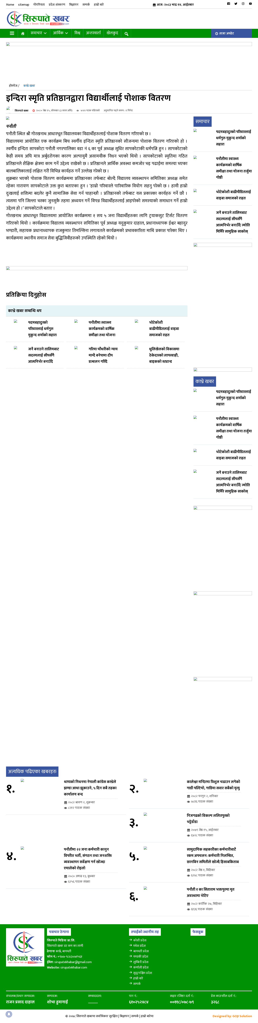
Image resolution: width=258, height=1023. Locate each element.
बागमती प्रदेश (141, 951)
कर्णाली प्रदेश (141, 967)
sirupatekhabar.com (73, 967)
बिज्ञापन (73, 4)
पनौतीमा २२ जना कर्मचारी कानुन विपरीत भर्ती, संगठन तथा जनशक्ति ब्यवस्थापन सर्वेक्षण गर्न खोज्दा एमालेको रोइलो (88, 858)
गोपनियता (39, 4)
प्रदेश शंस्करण (57, 4)
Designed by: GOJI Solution (232, 1016)
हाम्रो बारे (99, 4)
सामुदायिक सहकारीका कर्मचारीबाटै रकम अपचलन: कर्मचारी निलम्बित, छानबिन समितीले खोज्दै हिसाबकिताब (213, 855)
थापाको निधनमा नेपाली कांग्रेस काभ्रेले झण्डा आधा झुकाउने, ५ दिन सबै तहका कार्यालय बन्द (90, 788)
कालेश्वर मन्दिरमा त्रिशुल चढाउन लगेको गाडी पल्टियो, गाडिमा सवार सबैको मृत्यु (213, 785)
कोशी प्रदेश (139, 940)
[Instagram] (243, 3)
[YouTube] (250, 3)
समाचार (36, 33)
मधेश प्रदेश (139, 946)
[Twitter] (235, 3)
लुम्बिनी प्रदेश (140, 962)
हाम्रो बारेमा (147, 1016)
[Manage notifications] (9, 1014)
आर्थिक (58, 33)
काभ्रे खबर (29, 86)
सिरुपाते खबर (21, 110)
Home (10, 4)
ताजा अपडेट (226, 33)
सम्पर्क (86, 4)
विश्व (77, 33)
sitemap (23, 4)
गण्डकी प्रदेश (140, 956)
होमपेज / (14, 86)
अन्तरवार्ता (93, 33)
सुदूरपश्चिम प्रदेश (142, 973)
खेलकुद (112, 33)
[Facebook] (228, 3)
